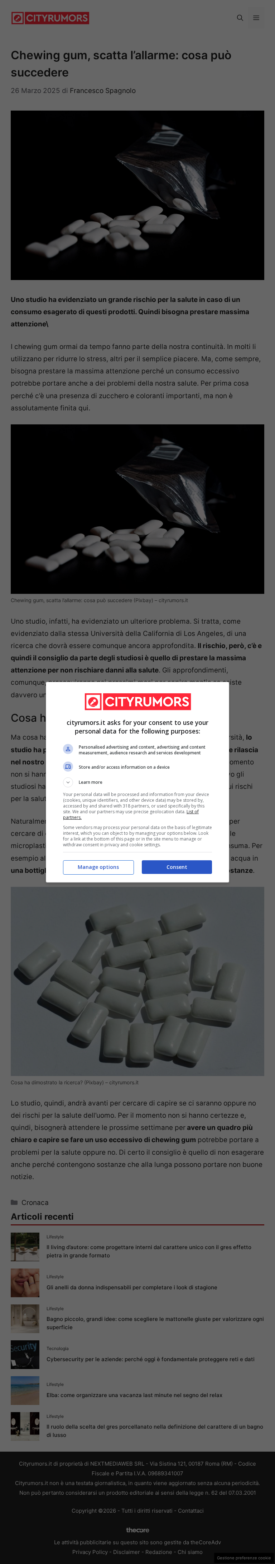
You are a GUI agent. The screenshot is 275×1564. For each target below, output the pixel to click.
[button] (137, 782)
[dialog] (137, 782)
